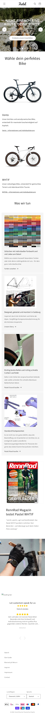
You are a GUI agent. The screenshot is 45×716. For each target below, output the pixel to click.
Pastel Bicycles (19, 712)
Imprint (7, 667)
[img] (22, 605)
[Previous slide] (4, 29)
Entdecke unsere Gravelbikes (22, 38)
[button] (4, 3)
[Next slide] (40, 29)
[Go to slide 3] (25, 48)
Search (6, 653)
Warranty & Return (10, 662)
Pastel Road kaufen (11, 451)
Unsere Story (9, 327)
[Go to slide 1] (20, 48)
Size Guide (8, 657)
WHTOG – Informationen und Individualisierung (19, 192)
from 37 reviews (22, 609)
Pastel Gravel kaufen (11, 387)
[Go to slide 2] (22, 48)
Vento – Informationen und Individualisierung (18, 130)
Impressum (8, 672)
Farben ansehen (10, 269)
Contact (7, 677)
